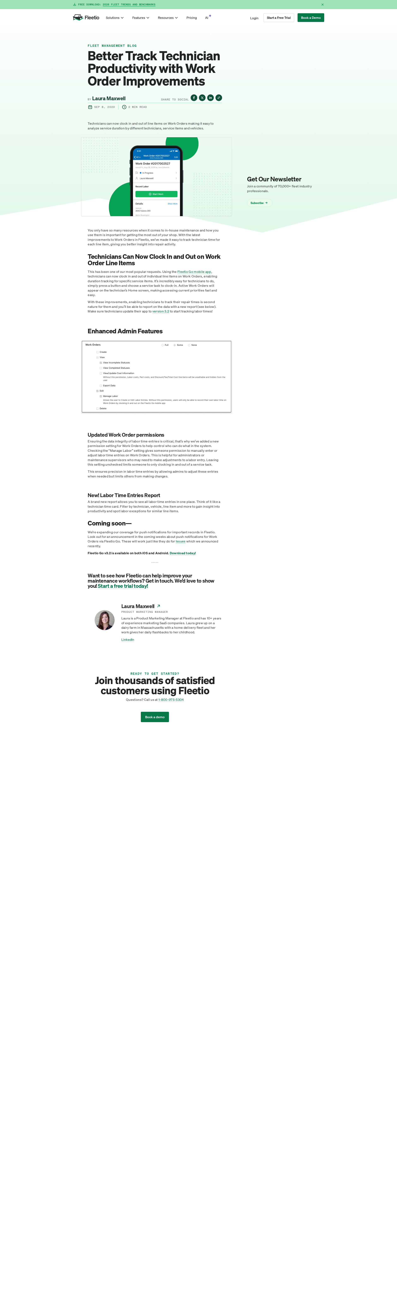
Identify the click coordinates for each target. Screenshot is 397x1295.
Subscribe (259, 203)
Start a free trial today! (123, 585)
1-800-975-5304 (171, 699)
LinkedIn (127, 639)
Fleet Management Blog (112, 46)
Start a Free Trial (279, 17)
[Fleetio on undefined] (194, 97)
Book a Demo (311, 17)
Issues (181, 541)
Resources (166, 17)
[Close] (322, 4)
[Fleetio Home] (86, 17)
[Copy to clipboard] (218, 97)
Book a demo (155, 717)
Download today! (183, 553)
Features (138, 17)
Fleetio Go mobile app (194, 271)
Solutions (113, 17)
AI (206, 17)
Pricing (192, 17)
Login (254, 18)
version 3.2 (160, 311)
